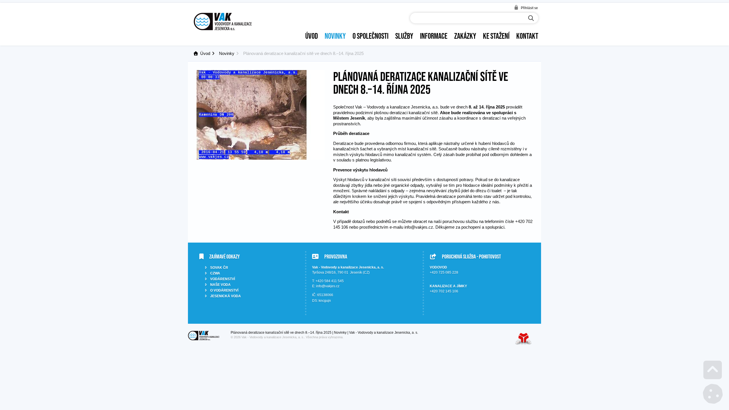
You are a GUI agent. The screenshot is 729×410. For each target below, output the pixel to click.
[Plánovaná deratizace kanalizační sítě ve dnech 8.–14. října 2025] (260, 158)
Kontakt (527, 36)
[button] (526, 7)
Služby (404, 36)
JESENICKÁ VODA (225, 296)
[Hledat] (531, 18)
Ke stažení (496, 36)
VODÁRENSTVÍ (222, 279)
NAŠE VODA (220, 285)
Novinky (335, 36)
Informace (433, 36)
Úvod (223, 21)
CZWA (215, 273)
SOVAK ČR (219, 268)
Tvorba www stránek (523, 338)
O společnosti (370, 36)
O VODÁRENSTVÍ (224, 290)
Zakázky (465, 36)
